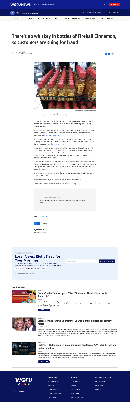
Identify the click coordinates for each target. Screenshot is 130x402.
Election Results (107, 18)
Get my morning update (107, 261)
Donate (115, 5)
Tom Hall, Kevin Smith (43, 327)
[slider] (20, 13)
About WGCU (74, 377)
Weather (41, 18)
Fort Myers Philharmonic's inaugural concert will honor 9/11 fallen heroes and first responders (77, 346)
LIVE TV (106, 4)
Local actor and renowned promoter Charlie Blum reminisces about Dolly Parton (75, 322)
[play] (12, 13)
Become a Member (53, 381)
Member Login (90, 18)
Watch (31, 18)
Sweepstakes (52, 397)
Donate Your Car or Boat (55, 393)
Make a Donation (52, 377)
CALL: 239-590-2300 (77, 397)
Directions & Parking (100, 381)
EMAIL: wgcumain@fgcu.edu (103, 377)
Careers (73, 385)
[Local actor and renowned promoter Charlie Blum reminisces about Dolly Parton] (24, 324)
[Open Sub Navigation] (19, 18)
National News (44, 216)
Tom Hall (40, 299)
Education (57, 18)
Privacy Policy (75, 393)
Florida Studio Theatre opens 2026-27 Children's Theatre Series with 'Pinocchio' (72, 295)
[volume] (17, 13)
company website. (52, 135)
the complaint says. (57, 144)
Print (116, 53)
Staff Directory (75, 381)
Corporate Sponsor (53, 389)
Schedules (14, 18)
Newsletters (98, 389)
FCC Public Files (75, 389)
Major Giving (51, 385)
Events (67, 18)
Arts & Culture (41, 290)
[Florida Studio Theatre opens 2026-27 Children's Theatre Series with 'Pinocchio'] (24, 296)
